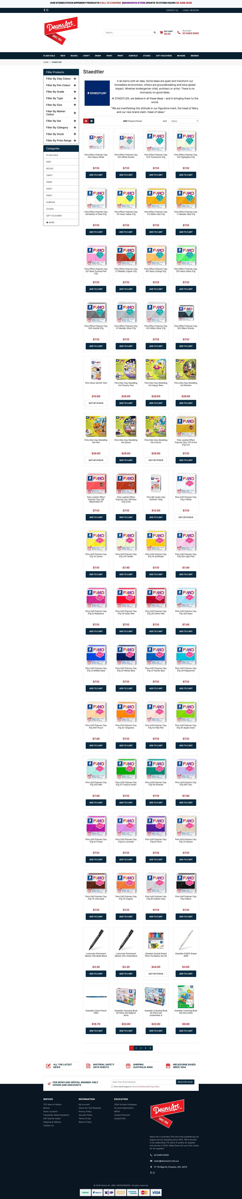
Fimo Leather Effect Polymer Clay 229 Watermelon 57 (96, 499)
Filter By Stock (55, 134)
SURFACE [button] (133, 55)
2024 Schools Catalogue (125, 1104)
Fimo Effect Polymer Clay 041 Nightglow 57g (185, 155)
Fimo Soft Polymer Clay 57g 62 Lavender (126, 840)
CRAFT (49, 175)
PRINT (49, 195)
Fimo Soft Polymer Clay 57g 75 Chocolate (96, 897)
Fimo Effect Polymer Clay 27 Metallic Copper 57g (126, 270)
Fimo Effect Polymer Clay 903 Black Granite (185, 327)
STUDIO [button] (147, 55)
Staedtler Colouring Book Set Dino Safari (185, 1011)
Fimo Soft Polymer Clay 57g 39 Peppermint (185, 669)
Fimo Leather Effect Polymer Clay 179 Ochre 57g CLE (186, 442)
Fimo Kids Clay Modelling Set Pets (96, 441)
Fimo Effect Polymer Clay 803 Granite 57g (96, 327)
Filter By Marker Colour (55, 113)
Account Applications (124, 1108)
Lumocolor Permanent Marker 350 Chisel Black (126, 954)
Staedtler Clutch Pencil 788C (96, 1011)
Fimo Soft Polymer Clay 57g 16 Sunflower (156, 555)
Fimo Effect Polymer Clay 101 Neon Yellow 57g (126, 213)
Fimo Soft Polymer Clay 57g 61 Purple (96, 840)
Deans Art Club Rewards (90, 1108)
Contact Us (48, 1125)
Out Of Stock (96, 403)
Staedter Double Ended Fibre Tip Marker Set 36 (156, 954)
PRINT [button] (120, 55)
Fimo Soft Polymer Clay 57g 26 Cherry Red (156, 612)
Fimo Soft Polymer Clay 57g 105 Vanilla (126, 555)
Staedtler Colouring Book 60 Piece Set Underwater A (156, 1013)
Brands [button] (195, 55)
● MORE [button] (181, 55)
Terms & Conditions (139, 1087)
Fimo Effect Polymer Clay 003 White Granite (126, 155)
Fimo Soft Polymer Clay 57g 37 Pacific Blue (156, 669)
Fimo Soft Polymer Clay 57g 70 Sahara (185, 840)
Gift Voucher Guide (51, 1118)
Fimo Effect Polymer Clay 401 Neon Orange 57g (155, 270)
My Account (84, 1104)
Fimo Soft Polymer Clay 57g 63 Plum (156, 840)
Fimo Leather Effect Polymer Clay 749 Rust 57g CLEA (126, 499)
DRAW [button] (98, 55)
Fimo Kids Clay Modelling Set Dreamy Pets (126, 384)
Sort (165, 121)
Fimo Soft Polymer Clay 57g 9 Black (185, 897)
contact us (172, 10)
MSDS (117, 1111)
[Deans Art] (60, 32)
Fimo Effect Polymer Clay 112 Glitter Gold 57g (155, 213)
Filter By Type (54, 98)
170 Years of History (52, 1104)
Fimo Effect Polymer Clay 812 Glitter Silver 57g (155, 327)
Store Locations (50, 1111)
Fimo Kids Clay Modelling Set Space (126, 441)
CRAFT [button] (86, 55)
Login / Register (191, 10)
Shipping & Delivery (52, 1122)
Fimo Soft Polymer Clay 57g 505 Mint (96, 783)
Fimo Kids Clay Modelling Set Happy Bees (156, 384)
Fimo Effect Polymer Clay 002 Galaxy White (96, 155)
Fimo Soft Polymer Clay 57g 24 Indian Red (126, 612)
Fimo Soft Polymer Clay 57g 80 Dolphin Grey (156, 897)
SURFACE (50, 202)
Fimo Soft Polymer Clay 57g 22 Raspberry (96, 612)
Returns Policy (85, 1122)
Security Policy (85, 1115)
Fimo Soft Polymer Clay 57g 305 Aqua (185, 612)
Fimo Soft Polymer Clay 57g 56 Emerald (156, 783)
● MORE (50, 222)
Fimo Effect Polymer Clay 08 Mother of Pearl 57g (96, 213)
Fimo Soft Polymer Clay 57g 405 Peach (96, 726)
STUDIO (50, 209)
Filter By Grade (55, 91)
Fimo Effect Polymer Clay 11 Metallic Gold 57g (185, 213)
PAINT (49, 189)
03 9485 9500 (190, 33)
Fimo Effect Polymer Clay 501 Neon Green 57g (185, 270)
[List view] (91, 121)
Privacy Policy (154, 1087)
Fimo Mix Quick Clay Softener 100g (156, 498)
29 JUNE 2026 (184, 2)
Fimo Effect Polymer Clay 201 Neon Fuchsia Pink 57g (96, 271)
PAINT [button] (109, 55)
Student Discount (122, 1115)
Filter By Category (57, 127)
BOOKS (74, 55)
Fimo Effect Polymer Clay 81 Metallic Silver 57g (126, 327)
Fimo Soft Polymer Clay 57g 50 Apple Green (185, 726)
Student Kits (119, 1118)
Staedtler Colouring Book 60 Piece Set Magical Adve (126, 1013)
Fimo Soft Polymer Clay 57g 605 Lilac (185, 783)
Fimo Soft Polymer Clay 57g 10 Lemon (96, 555)
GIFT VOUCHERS (164, 55)
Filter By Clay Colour (58, 78)
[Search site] (155, 32)
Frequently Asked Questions (56, 1115)
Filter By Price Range (58, 140)
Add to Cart (96, 175)
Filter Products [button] (55, 72)
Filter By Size (54, 104)
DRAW (49, 182)
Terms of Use (85, 1118)
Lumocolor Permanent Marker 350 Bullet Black (96, 954)
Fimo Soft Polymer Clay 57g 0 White (185, 498)
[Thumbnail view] (86, 121)
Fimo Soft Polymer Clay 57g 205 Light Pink (185, 555)
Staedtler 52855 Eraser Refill (186, 954)
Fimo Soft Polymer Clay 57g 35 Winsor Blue (126, 669)
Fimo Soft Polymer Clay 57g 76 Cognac (126, 897)
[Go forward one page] (150, 1048)
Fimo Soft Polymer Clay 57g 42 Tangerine (126, 726)
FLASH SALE (49, 55)
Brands (46, 1108)
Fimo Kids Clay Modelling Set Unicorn (156, 441)
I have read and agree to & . (136, 1087)
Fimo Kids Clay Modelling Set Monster (185, 384)
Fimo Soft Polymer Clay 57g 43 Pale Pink (156, 726)
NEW (63, 55)
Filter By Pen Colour (58, 85)
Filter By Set (53, 120)
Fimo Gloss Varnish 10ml (96, 383)
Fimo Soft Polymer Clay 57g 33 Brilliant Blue (96, 669)
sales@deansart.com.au (166, 1161)
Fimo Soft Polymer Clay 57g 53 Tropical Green (126, 783)
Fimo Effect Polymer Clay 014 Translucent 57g (155, 155)
